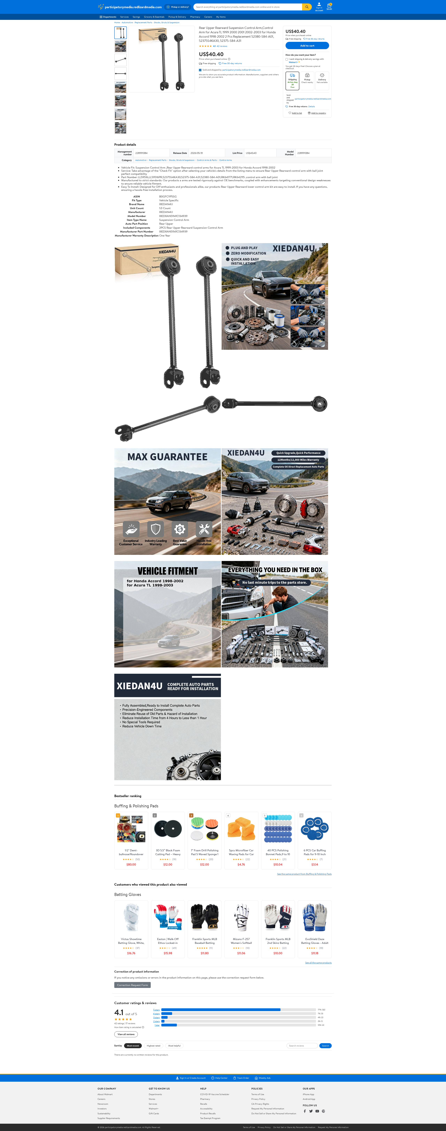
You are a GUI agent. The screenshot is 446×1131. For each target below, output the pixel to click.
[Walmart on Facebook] (305, 1111)
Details (311, 106)
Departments (109, 16)
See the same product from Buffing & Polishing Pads (304, 874)
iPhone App (308, 1094)
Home (117, 22)
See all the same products (318, 962)
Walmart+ (154, 1108)
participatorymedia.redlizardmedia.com (241, 69)
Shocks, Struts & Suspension (166, 22)
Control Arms (225, 160)
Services (124, 16)
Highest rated (153, 1045)
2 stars (156, 1021)
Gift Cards (154, 1113)
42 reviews (222, 46)
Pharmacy (195, 16)
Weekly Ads (264, 1078)
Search (325, 1045)
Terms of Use (257, 1094)
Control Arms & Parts (207, 160)
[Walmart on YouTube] (317, 1111)
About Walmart (105, 1094)
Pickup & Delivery (177, 16)
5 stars (156, 1009)
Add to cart (307, 45)
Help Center (221, 1078)
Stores (152, 1099)
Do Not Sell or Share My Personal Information (273, 1113)
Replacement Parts (143, 22)
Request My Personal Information (267, 1108)
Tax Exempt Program (210, 1118)
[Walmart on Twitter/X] (311, 1111)
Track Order (243, 1078)
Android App (309, 1099)
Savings (136, 16)
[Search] (307, 6)
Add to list (297, 112)
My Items (220, 16)
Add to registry (318, 112)
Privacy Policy (258, 1099)
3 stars (156, 1017)
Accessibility (206, 1108)
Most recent (133, 1045)
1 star (157, 1025)
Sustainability (104, 1113)
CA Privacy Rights (260, 1103)
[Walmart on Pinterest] (323, 1111)
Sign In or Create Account (193, 1078)
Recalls (203, 1103)
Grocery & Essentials (154, 16)
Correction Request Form (132, 985)
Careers (208, 16)
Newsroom (103, 1103)
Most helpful (174, 1045)
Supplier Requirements (109, 1118)
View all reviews (126, 1034)
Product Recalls (208, 1113)
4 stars (156, 1013)
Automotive (127, 22)
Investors (102, 1108)
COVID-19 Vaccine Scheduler (214, 1094)
